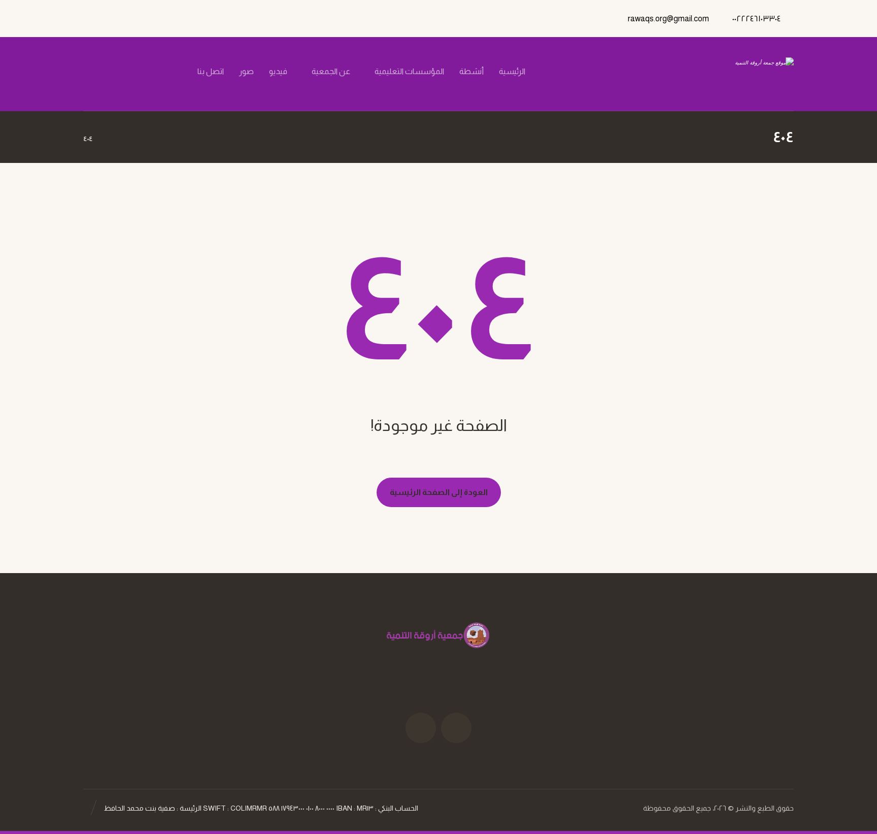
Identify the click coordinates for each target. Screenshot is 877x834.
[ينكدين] (119, 71)
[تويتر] (154, 71)
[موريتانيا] (741, 73)
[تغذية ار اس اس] (102, 71)
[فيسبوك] (171, 71)
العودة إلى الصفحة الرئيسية (439, 492)
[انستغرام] (136, 71)
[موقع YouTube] (421, 728)
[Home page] (113, 139)
